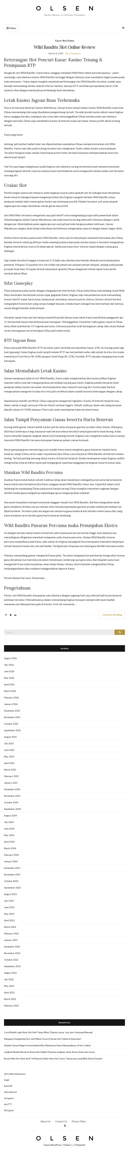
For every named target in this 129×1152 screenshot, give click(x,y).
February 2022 (11, 1005)
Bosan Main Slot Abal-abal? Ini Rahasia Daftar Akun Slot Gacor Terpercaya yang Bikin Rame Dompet (53, 1058)
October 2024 (11, 802)
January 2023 (11, 940)
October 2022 (11, 959)
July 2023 (9, 900)
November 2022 (12, 953)
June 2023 (9, 907)
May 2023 (9, 914)
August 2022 (10, 973)
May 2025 (9, 756)
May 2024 (9, 835)
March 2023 (10, 927)
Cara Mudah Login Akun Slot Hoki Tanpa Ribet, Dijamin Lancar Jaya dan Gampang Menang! (48, 1032)
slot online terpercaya (14, 1074)
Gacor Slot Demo (64, 40)
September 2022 (12, 966)
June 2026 (9, 671)
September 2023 (12, 887)
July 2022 (9, 979)
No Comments (73, 53)
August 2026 (10, 658)
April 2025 (9, 763)
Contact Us (61, 1121)
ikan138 (8, 1086)
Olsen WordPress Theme (57, 1144)
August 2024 (10, 815)
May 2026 (9, 678)
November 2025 (12, 717)
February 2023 (11, 933)
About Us (45, 1121)
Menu (12, 28)
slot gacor (9, 1098)
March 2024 (10, 848)
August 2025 (10, 737)
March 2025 (10, 769)
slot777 (8, 1104)
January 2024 (11, 861)
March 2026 (10, 691)
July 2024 (9, 822)
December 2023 (12, 868)
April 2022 (9, 992)
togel (6, 1080)
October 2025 (11, 723)
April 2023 (9, 920)
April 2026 (9, 684)
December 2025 (12, 710)
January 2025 (11, 782)
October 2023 (11, 881)
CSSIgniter (79, 1144)
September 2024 (12, 809)
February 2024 (11, 855)
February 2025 (11, 776)
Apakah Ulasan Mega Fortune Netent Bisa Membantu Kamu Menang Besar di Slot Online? (47, 1045)
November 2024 (12, 796)
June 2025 (9, 750)
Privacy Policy (79, 1121)
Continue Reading (112, 614)
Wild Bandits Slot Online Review (64, 47)
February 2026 (11, 697)
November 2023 (12, 874)
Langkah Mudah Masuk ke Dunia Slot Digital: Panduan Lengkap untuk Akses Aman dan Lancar (49, 1052)
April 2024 (9, 841)
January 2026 (11, 704)
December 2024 (12, 789)
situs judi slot (10, 1092)
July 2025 (9, 743)
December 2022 (12, 946)
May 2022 (9, 986)
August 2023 (10, 894)
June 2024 (9, 828)
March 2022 (10, 999)
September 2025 (12, 730)
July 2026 (9, 664)
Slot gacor (9, 1110)
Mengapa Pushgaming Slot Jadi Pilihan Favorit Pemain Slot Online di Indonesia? (42, 1039)
